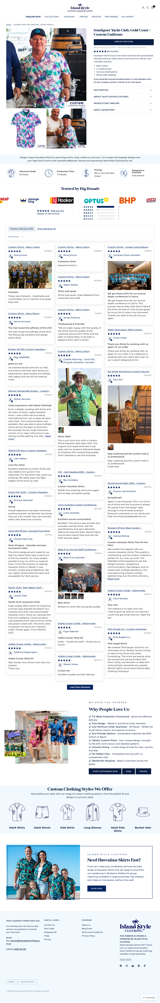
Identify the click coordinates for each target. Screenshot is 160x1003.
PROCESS (96, 16)
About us (86, 925)
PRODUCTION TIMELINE (106, 103)
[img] (50, 210)
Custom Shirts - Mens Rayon (23, 313)
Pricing (47, 939)
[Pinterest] (140, 966)
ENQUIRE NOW (33, 16)
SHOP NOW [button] (125, 959)
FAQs (46, 936)
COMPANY (87, 920)
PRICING (84, 16)
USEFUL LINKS (51, 920)
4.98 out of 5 (57, 211)
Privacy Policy (88, 936)
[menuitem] (33, 16)
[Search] (147, 7)
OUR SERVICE (101, 90)
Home (8, 24)
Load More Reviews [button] (80, 687)
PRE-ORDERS (111, 16)
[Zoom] (81, 33)
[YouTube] (134, 966)
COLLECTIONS (51, 16)
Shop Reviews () (46, 229)
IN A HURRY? (128, 16)
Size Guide (49, 928)
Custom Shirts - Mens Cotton (24, 247)
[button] (89, 207)
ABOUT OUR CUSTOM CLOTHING (111, 96)
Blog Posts (87, 928)
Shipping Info (50, 932)
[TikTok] (146, 965)
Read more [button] (114, 579)
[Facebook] (122, 966)
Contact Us (49, 925)
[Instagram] (128, 966)
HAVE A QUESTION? (104, 110)
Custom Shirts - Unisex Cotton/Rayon (128, 247)
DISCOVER (69, 16)
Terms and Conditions (92, 932)
